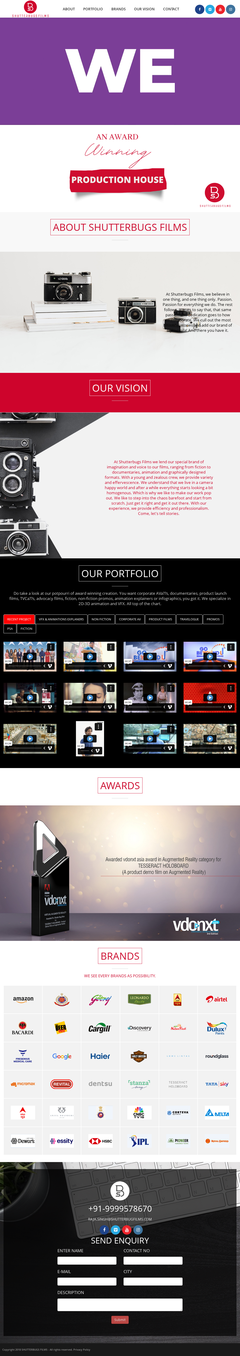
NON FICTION (101, 619)
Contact (171, 9)
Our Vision (144, 9)
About (69, 9)
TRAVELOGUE (189, 619)
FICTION (26, 628)
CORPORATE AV (130, 619)
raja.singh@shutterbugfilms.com (120, 1219)
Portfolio (93, 9)
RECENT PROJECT (19, 619)
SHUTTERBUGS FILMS (34, 1349)
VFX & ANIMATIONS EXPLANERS (61, 619)
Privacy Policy (81, 1349)
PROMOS (213, 619)
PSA (10, 628)
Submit (120, 1319)
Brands (118, 9)
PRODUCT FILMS (160, 619)
